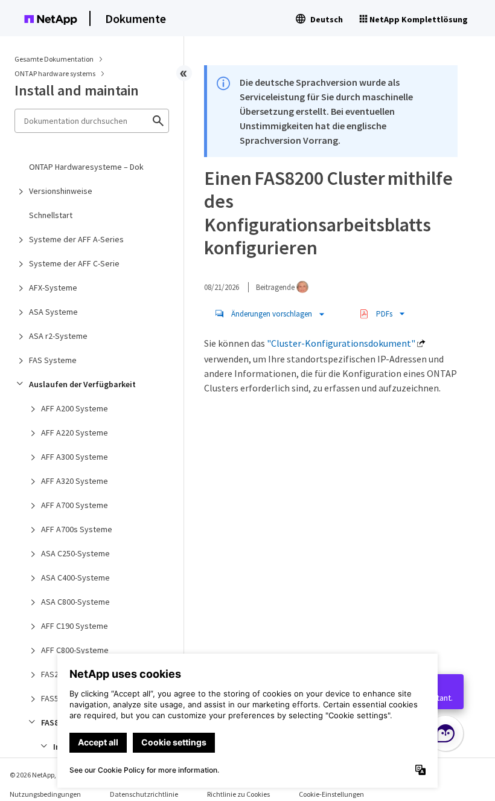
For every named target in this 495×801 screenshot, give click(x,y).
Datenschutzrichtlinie (144, 794)
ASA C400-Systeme (75, 577)
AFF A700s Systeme (76, 529)
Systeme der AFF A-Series (76, 239)
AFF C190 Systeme (74, 625)
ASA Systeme (53, 311)
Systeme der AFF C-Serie (74, 263)
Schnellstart (50, 215)
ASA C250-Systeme (75, 553)
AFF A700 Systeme (74, 505)
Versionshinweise (60, 190)
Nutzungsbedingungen (45, 794)
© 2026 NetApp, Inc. (39, 774)
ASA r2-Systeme (58, 335)
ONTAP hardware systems (55, 73)
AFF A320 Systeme (74, 480)
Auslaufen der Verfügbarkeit (82, 384)
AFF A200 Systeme (74, 408)
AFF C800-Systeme (75, 650)
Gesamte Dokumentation (54, 58)
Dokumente (135, 18)
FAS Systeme (53, 360)
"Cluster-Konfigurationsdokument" (341, 343)
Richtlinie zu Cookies (238, 794)
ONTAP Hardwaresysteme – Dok (86, 166)
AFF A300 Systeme (74, 456)
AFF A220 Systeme (74, 432)
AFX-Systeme (53, 287)
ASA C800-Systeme (75, 601)
